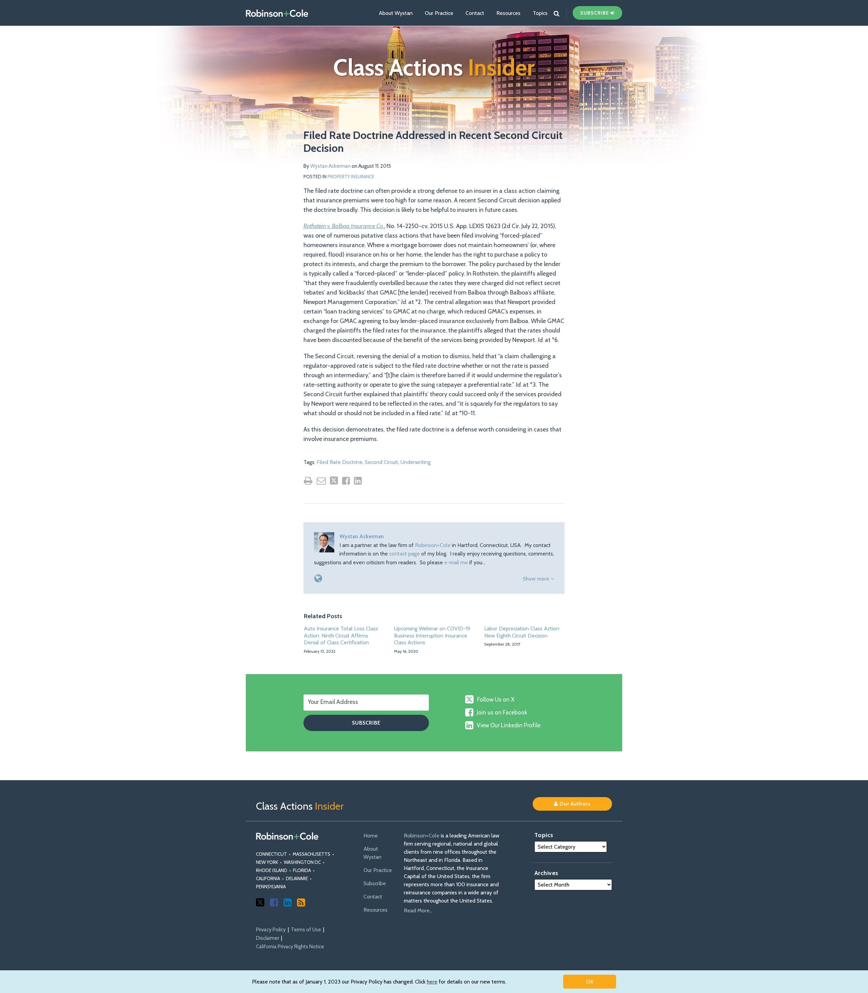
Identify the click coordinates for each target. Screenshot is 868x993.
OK (589, 981)
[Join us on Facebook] (274, 902)
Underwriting (415, 462)
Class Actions (434, 67)
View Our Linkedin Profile (508, 725)
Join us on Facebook (502, 712)
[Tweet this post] (334, 480)
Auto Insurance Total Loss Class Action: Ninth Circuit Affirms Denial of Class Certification (341, 635)
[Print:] (308, 480)
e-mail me (456, 562)
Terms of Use (306, 930)
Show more (537, 578)
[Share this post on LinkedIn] (358, 480)
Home (370, 835)
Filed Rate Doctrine (339, 462)
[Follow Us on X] (260, 902)
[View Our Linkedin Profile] (287, 902)
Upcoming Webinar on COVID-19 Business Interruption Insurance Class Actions (432, 635)
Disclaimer (267, 938)
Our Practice (439, 13)
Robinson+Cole (433, 545)
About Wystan (396, 13)
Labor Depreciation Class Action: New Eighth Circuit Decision (522, 632)
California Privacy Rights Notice (290, 947)
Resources (508, 13)
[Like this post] (346, 480)
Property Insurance (351, 176)
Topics (540, 13)
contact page (404, 553)
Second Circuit (381, 462)
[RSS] (301, 902)
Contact (475, 13)
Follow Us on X (495, 699)
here (432, 981)
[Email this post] (321, 480)
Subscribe (374, 883)
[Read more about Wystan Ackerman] (318, 578)
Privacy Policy (271, 930)
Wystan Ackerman (330, 166)
